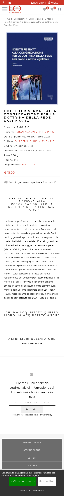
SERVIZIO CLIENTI (32, 450)
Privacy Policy (45, 415)
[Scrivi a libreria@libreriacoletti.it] (9, 2)
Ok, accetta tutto (23, 481)
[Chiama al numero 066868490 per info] (4, 2)
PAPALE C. (23, 127)
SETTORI (32, 458)
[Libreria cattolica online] (15, 9)
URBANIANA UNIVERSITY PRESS (35, 132)
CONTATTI (32, 466)
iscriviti (32, 409)
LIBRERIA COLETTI (32, 442)
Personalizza (47, 481)
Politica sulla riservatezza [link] (32, 490)
